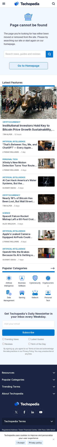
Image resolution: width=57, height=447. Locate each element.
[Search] (49, 54)
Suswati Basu (9, 188)
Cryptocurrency (11, 122)
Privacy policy (35, 442)
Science (6, 213)
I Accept (21, 442)
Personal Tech (10, 159)
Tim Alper (7, 134)
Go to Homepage (28, 65)
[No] (53, 439)
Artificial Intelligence (13, 141)
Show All (53, 268)
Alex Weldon (8, 224)
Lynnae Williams (10, 152)
